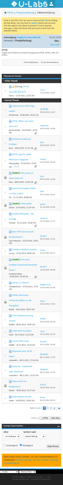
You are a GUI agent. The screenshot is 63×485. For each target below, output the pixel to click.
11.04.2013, (47, 270)
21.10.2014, (47, 207)
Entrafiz (12, 223)
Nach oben (55, 418)
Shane (11, 208)
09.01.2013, (47, 322)
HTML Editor (26, 204)
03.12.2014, (47, 195)
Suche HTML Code (20, 341)
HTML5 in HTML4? (20, 283)
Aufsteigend (12, 445)
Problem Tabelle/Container (24, 249)
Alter (6, 432)
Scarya (12, 253)
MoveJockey (14, 164)
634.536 (54, 45)
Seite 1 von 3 (36, 408)
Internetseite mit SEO (21, 397)
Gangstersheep (15, 274)
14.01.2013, (47, 304)
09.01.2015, (47, 179)
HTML (10, 12)
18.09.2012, (47, 388)
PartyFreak (13, 115)
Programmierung (25, 12)
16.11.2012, (47, 334)
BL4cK (11, 310)
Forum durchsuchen (49, 62)
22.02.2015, (47, 145)
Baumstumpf (14, 130)
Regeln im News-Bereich (29, 37)
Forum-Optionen (30, 62)
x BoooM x (13, 360)
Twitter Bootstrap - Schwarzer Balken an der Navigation (20, 300)
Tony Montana (15, 241)
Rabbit (12, 325)
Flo (10, 198)
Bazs (11, 148)
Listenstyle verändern (22, 331)
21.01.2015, (47, 162)
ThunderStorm (15, 287)
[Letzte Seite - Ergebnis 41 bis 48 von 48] (59, 408)
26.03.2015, (47, 129)
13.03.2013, (47, 288)
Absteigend (27, 445)
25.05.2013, (47, 253)
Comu (11, 96)
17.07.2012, (47, 93)
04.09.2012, (47, 400)
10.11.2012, (47, 345)
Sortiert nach (29, 432)
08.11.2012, (47, 357)
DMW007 (9, 41)
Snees (11, 401)
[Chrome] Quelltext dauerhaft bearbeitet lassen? (23, 265)
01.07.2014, (47, 239)
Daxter (12, 391)
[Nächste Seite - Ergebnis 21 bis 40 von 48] (54, 408)
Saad (11, 335)
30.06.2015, (47, 112)
